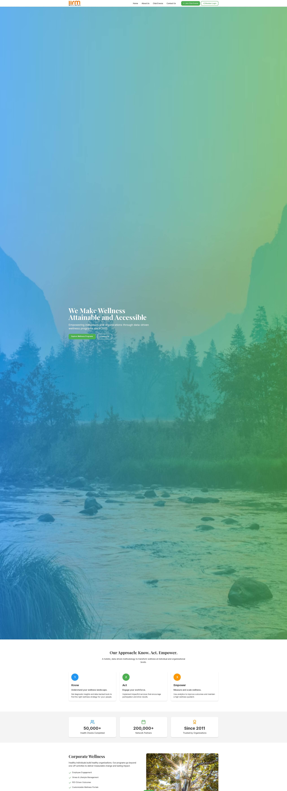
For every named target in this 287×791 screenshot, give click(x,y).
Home (135, 3)
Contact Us (171, 3)
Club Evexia (158, 3)
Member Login (210, 3)
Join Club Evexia (191, 3)
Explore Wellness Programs (82, 336)
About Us (145, 3)
